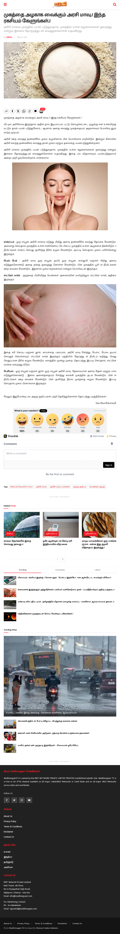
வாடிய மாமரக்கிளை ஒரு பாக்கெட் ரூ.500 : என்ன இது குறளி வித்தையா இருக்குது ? (100, 544)
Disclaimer (8, 831)
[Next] (62, 559)
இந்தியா (8, 857)
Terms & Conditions (13, 826)
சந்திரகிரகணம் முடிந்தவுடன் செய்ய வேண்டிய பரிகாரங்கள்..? (45, 613)
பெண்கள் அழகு (97, 486)
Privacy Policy (10, 821)
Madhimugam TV (17, 928)
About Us (8, 816)
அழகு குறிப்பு (79, 486)
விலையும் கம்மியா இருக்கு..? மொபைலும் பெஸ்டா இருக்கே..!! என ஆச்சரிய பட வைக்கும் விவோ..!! (65, 577)
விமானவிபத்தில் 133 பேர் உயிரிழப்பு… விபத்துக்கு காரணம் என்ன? (47, 721)
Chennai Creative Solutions (47, 928)
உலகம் (7, 852)
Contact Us (9, 837)
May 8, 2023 (22, 37)
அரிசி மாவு (41, 486)
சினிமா (10, 533)
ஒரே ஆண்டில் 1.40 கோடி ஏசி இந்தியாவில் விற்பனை (57, 542)
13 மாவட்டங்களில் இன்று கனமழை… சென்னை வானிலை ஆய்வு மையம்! (41, 713)
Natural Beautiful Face (21, 486)
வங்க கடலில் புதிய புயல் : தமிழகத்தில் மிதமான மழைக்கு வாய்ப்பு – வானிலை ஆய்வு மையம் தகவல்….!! (66, 601)
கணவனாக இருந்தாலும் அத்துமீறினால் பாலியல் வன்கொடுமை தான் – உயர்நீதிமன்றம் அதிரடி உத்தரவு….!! (66, 589)
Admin (9, 37)
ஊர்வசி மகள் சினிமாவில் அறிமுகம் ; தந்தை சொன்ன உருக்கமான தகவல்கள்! (53, 733)
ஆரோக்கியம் (51, 533)
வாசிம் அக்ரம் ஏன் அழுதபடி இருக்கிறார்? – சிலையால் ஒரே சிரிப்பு (48, 745)
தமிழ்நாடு (8, 862)
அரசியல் (8, 867)
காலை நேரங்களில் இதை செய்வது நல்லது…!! (17, 542)
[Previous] (57, 559)
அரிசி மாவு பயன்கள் (60, 486)
